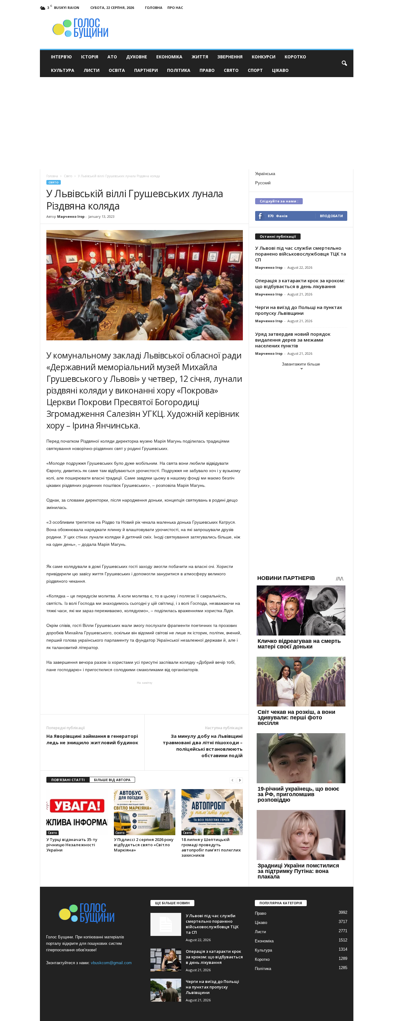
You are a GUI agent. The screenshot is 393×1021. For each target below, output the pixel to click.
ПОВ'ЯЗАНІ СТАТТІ (68, 779)
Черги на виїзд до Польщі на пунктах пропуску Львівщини (298, 310)
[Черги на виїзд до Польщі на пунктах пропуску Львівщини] (165, 990)
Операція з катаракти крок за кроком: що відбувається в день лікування (300, 283)
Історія (89, 57)
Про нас (175, 7)
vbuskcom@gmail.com (111, 962)
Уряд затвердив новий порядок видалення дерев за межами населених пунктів (292, 340)
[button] (344, 63)
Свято (231, 70)
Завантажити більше (301, 364)
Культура (62, 70)
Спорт (255, 70)
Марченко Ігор (70, 216)
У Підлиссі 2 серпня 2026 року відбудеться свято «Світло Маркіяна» (143, 845)
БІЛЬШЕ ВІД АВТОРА (112, 779)
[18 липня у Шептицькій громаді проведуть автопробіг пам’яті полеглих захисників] (212, 812)
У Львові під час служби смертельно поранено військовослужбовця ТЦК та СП (300, 254)
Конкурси (263, 57)
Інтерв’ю (61, 57)
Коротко (295, 57)
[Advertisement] (196, 123)
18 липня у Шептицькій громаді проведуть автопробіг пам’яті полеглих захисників (211, 847)
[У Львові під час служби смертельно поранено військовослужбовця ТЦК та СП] (165, 924)
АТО (112, 57)
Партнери (146, 70)
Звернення (230, 57)
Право (207, 70)
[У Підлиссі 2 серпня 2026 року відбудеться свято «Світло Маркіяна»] (144, 812)
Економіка (169, 57)
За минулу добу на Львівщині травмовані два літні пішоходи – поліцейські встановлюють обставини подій (203, 745)
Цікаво (280, 70)
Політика (178, 70)
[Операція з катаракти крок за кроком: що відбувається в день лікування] (165, 960)
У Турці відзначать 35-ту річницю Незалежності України (71, 845)
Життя (200, 57)
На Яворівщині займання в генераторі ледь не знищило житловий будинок (92, 739)
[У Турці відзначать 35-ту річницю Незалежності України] (77, 812)
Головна (153, 7)
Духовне (136, 57)
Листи (91, 70)
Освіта (117, 70)
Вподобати (331, 215)
